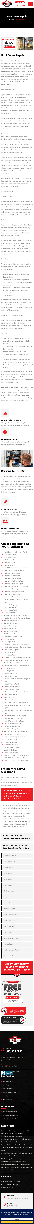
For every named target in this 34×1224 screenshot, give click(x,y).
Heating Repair (9, 944)
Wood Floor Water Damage (10, 1115)
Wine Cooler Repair (10, 914)
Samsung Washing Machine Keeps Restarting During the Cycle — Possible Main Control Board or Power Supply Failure (16, 1167)
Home (12, 19)
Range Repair (8, 897)
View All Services (7, 1099)
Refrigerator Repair (10, 855)
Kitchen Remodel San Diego (10, 1119)
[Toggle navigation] (30, 4)
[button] (17, 794)
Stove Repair (8, 885)
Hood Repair (8, 932)
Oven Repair (8, 879)
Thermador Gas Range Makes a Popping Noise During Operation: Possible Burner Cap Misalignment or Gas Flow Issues (16, 1133)
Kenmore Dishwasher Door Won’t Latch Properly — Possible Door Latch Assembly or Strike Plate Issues (16, 1147)
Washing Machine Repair (9, 1092)
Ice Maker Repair (9, 909)
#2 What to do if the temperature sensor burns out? (17, 837)
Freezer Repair (9, 903)
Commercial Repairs (10, 956)
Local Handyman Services (9, 1112)
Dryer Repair (8, 873)
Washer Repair (8, 867)
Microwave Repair (9, 926)
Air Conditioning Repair (11, 938)
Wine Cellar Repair (10, 920)
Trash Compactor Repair (11, 950)
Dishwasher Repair (10, 861)
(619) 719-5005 (20, 5)
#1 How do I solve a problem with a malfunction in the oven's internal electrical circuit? (16, 794)
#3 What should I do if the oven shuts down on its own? (16, 847)
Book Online (20, 2)
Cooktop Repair (9, 891)
